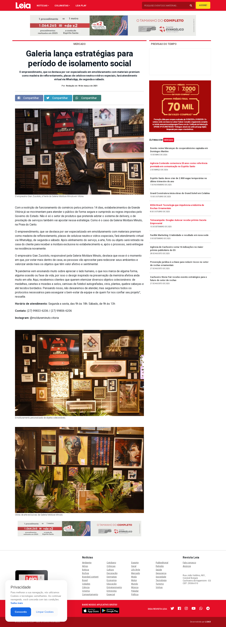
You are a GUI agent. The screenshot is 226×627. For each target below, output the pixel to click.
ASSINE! (203, 5)
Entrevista (112, 591)
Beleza (85, 570)
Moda (134, 577)
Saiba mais (17, 603)
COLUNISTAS (61, 5)
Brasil (85, 580)
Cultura (110, 570)
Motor (134, 580)
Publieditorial (162, 562)
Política (134, 594)
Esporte (135, 562)
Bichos (85, 573)
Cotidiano (111, 562)
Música (134, 587)
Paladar (135, 591)
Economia (112, 580)
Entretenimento (114, 587)
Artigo (85, 566)
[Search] (191, 5)
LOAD (208, 622)
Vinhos (159, 587)
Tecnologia (161, 580)
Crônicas (111, 566)
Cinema (86, 591)
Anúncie (187, 566)
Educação (112, 584)
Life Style (135, 570)
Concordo (21, 611)
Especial (111, 594)
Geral (133, 566)
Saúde (159, 570)
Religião (160, 566)
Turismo (160, 584)
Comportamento (90, 594)
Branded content (90, 577)
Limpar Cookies (44, 611)
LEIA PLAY (81, 5)
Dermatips (112, 577)
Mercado (168, 140)
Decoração (112, 573)
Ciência (86, 587)
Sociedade (161, 577)
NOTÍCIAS (42, 5)
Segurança (161, 573)
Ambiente (86, 562)
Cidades (86, 584)
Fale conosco (189, 562)
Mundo (134, 584)
